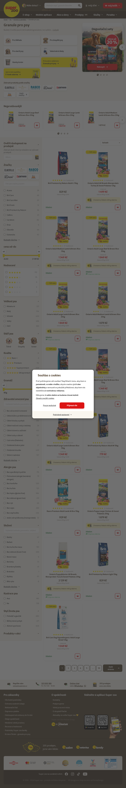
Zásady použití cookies (45, 398)
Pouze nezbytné (49, 405)
